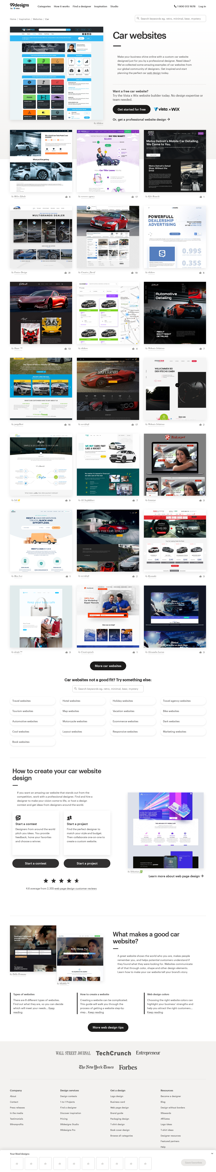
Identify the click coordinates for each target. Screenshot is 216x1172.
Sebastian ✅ (136, 871)
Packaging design (119, 1118)
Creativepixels (87, 651)
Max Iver (18, 575)
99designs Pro (67, 1130)
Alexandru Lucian (156, 651)
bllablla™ (64, 983)
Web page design (119, 1107)
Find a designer (82, 6)
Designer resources (171, 1135)
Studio (114, 6)
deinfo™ (18, 651)
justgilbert (18, 424)
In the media (16, 1113)
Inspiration (100, 6)
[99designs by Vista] (19, 6)
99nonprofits (16, 1124)
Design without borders (173, 1107)
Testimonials (16, 1118)
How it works (62, 6)
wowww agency (88, 196)
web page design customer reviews (75, 888)
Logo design (116, 1096)
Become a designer (171, 1096)
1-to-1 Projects (67, 1101)
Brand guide (116, 1113)
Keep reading (96, 1012)
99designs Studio (69, 1124)
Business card (117, 1101)
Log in (202, 6)
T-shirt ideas (167, 1130)
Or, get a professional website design (139, 119)
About (13, 1096)
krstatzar (152, 500)
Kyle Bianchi (154, 196)
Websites (38, 19)
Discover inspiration (70, 1113)
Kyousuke (152, 575)
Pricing (64, 1118)
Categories (44, 6)
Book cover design (120, 1130)
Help (163, 1146)
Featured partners (170, 1141)
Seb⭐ (17, 500)
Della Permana (19, 974)
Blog (163, 1101)
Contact (14, 1101)
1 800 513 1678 (186, 6)
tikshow (100, 123)
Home (13, 19)
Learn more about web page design (174, 876)
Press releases (17, 1107)
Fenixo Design (20, 272)
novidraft (85, 424)
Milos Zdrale (20, 196)
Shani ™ (18, 348)
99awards (166, 1113)
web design (154, 72)
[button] (212, 1153)
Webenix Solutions (156, 348)
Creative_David (88, 272)
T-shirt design (117, 1124)
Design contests (68, 1096)
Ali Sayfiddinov (88, 500)
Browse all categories (121, 1135)
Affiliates (165, 1118)
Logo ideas (166, 1124)
